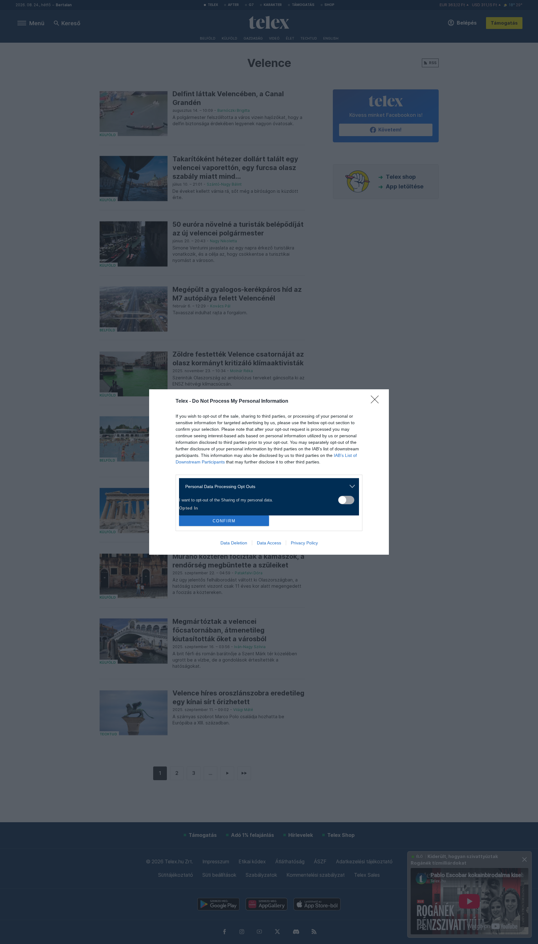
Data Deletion (233, 542)
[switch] (346, 500)
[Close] (377, 401)
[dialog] (269, 472)
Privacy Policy (304, 542)
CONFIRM (224, 521)
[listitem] (266, 486)
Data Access (269, 542)
